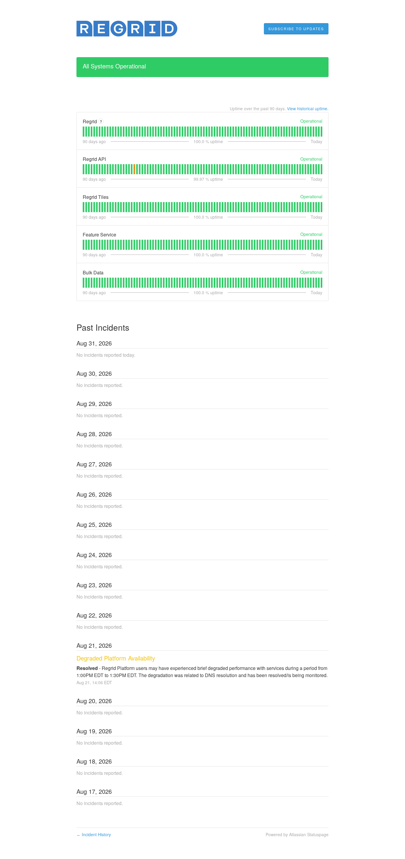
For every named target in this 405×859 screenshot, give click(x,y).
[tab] (83, 132)
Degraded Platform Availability (115, 658)
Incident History (93, 834)
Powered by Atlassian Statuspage (297, 834)
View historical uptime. (308, 108)
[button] (296, 28)
